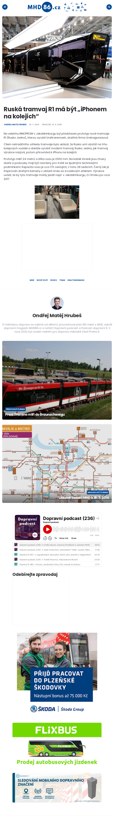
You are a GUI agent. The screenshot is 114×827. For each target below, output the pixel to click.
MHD (32, 280)
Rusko (53, 280)
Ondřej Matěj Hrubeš (15, 125)
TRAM (62, 280)
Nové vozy (42, 280)
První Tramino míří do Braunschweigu (35, 415)
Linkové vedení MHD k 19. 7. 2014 (84, 498)
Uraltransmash (75, 280)
